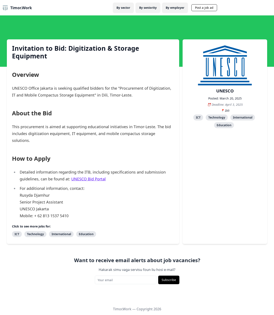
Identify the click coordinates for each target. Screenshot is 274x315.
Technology (216, 117)
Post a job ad (204, 8)
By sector (123, 8)
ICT (198, 117)
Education (224, 125)
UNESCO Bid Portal (88, 178)
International (242, 117)
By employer (175, 8)
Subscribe (169, 280)
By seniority (148, 8)
